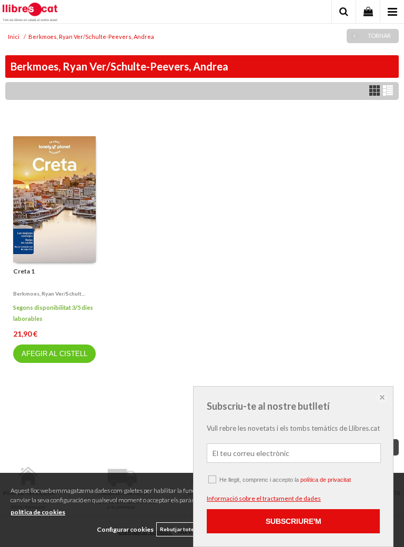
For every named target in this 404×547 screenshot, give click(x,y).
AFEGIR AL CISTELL (54, 354)
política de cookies (38, 512)
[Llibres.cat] (30, 13)
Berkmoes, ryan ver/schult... (49, 293)
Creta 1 (24, 271)
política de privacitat (325, 480)
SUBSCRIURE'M (293, 521)
